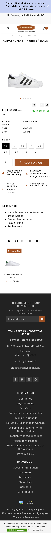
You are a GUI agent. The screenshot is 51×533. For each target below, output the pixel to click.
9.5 (5, 152)
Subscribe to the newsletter (25, 413)
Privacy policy (25, 454)
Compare (25, 487)
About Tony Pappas (25, 440)
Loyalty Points (25, 403)
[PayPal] (30, 502)
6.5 (22, 146)
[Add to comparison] (47, 105)
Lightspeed (42, 513)
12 (25, 152)
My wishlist (25, 482)
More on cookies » (36, 530)
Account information (25, 467)
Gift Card (25, 408)
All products (25, 491)
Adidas (26, 132)
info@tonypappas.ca (27, 367)
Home (14, 36)
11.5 (16, 152)
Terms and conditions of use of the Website (25, 447)
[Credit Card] (21, 502)
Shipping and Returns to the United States (25, 429)
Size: (6, 139)
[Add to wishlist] (42, 105)
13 (34, 152)
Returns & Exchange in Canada (25, 423)
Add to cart (33, 162)
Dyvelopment (32, 517)
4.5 (5, 146)
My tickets (25, 477)
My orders (26, 472)
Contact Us (25, 398)
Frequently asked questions (25, 436)
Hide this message (17, 530)
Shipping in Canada (25, 418)
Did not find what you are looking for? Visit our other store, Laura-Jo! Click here (25, 6)
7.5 (39, 146)
